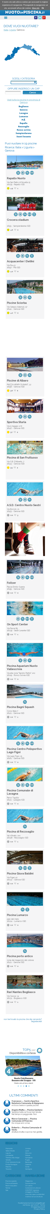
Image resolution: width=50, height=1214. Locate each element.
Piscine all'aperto (11, 1183)
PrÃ (24, 119)
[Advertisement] (25, 337)
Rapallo (23, 123)
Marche (8, 1167)
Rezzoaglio (23, 126)
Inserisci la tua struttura (34, 1197)
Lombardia (9, 1155)
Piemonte (9, 1148)
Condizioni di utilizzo (33, 1188)
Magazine (29, 1181)
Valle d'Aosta (10, 1151)
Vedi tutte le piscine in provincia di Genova (23, 101)
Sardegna (28, 1169)
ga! (44, 1203)
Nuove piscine (30, 1183)
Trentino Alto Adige (12, 1158)
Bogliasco (24, 106)
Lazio (27, 1151)
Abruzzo (28, 1153)
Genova (23, 109)
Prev (7, 1071)
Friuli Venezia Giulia (13, 1162)
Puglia (27, 1160)
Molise (27, 1155)
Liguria (12, 30)
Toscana (8, 1169)
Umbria (28, 1148)
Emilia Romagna (11, 1164)
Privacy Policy (39, 1209)
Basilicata (28, 1162)
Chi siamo (28, 1186)
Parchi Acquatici (11, 1186)
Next (40, 1071)
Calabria (28, 1164)
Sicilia (27, 1167)
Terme (7, 1188)
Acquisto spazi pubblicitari (35, 1194)
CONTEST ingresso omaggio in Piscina (32, 1191)
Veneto (8, 1160)
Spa (6, 1190)
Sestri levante (24, 136)
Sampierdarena (23, 133)
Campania (28, 1158)
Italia (6, 30)
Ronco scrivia (24, 129)
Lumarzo (23, 116)
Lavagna (23, 113)
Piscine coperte (11, 1181)
